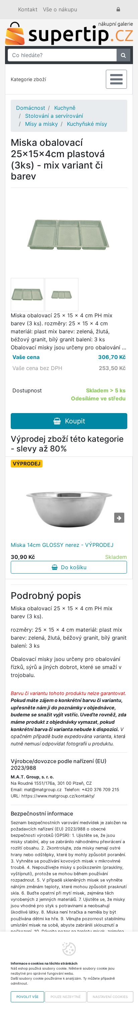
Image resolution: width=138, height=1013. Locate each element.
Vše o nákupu (60, 9)
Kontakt (28, 9)
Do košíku (72, 567)
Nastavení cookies (110, 997)
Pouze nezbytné (66, 997)
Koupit (73, 421)
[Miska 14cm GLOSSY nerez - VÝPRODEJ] (68, 503)
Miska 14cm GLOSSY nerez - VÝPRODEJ (62, 545)
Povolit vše (27, 997)
